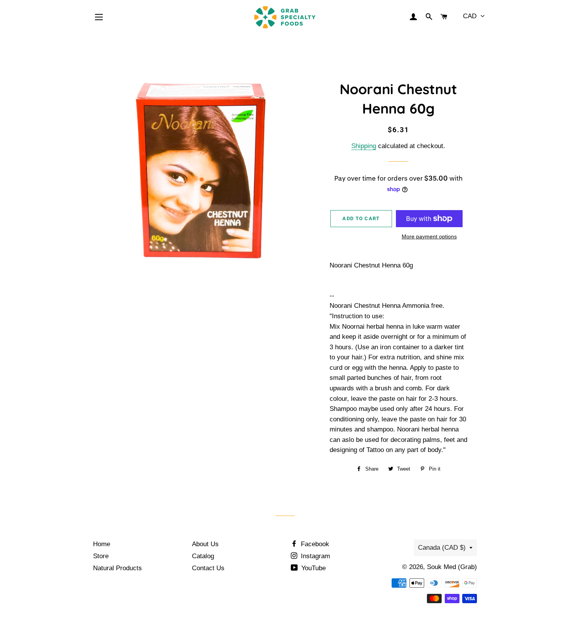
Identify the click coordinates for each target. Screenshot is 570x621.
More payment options (429, 236)
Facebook (314, 544)
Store (101, 556)
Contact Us (208, 568)
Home (101, 544)
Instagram (314, 556)
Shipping (363, 146)
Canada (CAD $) (442, 547)
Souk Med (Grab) (452, 567)
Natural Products (117, 568)
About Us (205, 544)
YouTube (312, 568)
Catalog (203, 556)
